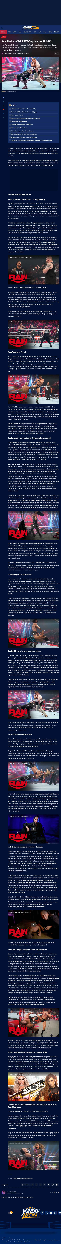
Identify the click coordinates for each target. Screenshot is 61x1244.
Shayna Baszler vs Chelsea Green (19, 127)
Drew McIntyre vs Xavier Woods (19, 121)
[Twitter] (3, 102)
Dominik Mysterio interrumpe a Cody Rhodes (22, 124)
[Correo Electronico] (48, 1184)
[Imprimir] (57, 1184)
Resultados (30, 1178)
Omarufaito (7, 53)
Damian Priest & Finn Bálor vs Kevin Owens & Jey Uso (24, 112)
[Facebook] (3, 98)
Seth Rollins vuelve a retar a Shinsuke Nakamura (22, 131)
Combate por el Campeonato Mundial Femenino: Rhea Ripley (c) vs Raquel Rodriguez (31, 140)
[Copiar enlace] (3, 118)
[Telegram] (3, 114)
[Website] (54, 1192)
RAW (4, 37)
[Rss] (58, 1192)
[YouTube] (51, 1213)
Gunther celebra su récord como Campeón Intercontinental (25, 118)
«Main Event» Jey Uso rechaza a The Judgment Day (23, 108)
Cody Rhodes (17, 1178)
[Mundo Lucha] (30, 27)
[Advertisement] (30, 12)
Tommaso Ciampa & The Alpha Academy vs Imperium (24, 134)
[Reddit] (3, 110)
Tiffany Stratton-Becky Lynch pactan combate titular (24, 137)
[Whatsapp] (3, 106)
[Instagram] (55, 1213)
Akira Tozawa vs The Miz (17, 115)
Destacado (24, 1178)
